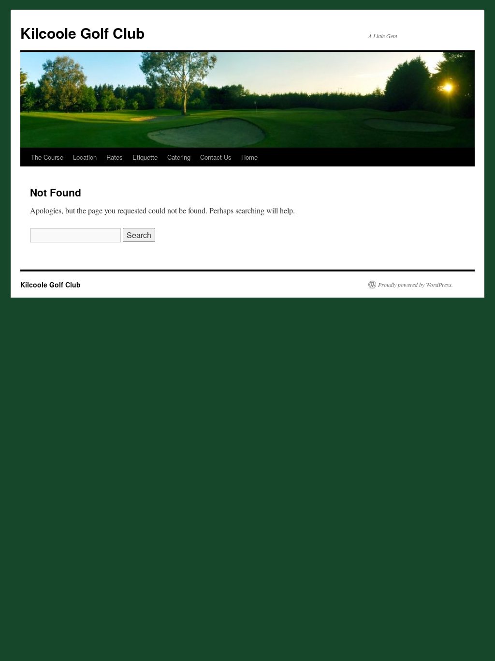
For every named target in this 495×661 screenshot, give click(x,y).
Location (85, 157)
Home (249, 157)
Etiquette (145, 157)
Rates (114, 157)
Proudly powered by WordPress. (415, 284)
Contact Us (216, 157)
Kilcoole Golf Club (82, 32)
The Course (47, 157)
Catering (178, 157)
